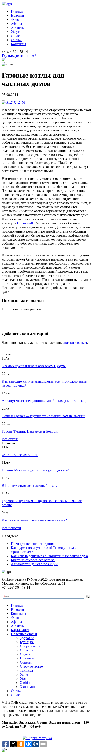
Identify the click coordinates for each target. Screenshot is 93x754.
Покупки (27, 658)
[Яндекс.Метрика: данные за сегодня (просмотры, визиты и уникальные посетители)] (37, 738)
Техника (26, 670)
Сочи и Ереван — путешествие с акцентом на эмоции (43, 416)
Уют (23, 678)
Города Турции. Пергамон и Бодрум (30, 431)
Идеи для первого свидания (32, 544)
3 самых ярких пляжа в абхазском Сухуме (34, 366)
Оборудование (31, 646)
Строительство (31, 666)
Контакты (18, 44)
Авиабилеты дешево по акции (34, 564)
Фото (15, 19)
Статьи (16, 40)
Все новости (11, 528)
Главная (17, 11)
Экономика (28, 687)
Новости (17, 15)
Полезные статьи (24, 634)
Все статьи (10, 439)
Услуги (16, 32)
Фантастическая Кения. (20, 455)
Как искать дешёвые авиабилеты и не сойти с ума (49, 556)
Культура (27, 642)
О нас (15, 36)
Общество (27, 650)
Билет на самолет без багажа (33, 560)
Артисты (18, 28)
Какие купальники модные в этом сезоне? (34, 520)
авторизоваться (75, 342)
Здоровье (27, 638)
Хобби (25, 683)
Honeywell (25, 223)
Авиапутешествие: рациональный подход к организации (46, 401)
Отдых (25, 654)
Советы (26, 662)
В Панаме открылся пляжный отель (29, 485)
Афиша (16, 23)
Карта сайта (20, 630)
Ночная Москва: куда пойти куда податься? (35, 470)
